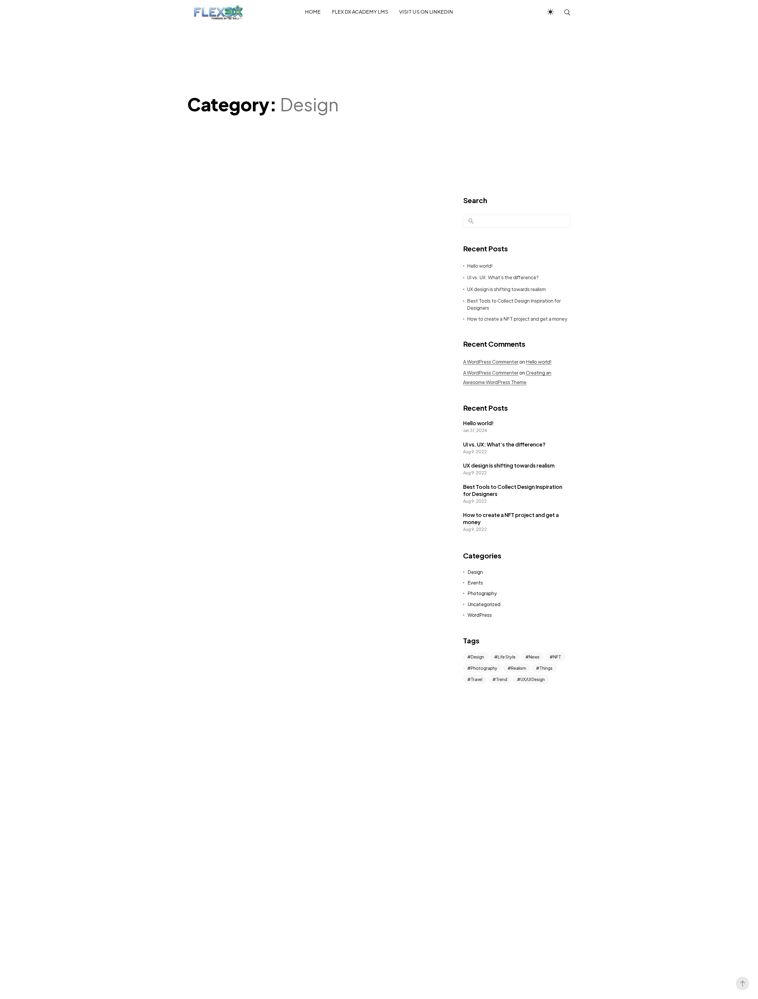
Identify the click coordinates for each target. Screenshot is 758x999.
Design (475, 572)
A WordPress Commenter (490, 362)
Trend (501, 679)
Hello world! (480, 266)
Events (475, 582)
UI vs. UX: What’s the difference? (503, 277)
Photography (482, 593)
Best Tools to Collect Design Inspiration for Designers (514, 304)
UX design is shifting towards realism (506, 289)
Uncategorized (484, 604)
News (534, 656)
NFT (557, 656)
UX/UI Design (533, 679)
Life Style (506, 656)
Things (546, 668)
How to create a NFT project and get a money (517, 319)
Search (475, 200)
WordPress (480, 615)
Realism (518, 668)
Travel (476, 679)
